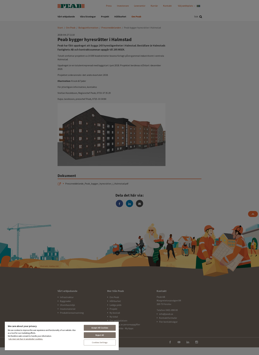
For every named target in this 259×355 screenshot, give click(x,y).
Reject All (99, 335)
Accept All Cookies (99, 328)
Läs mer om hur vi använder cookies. (26, 339)
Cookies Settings (99, 342)
